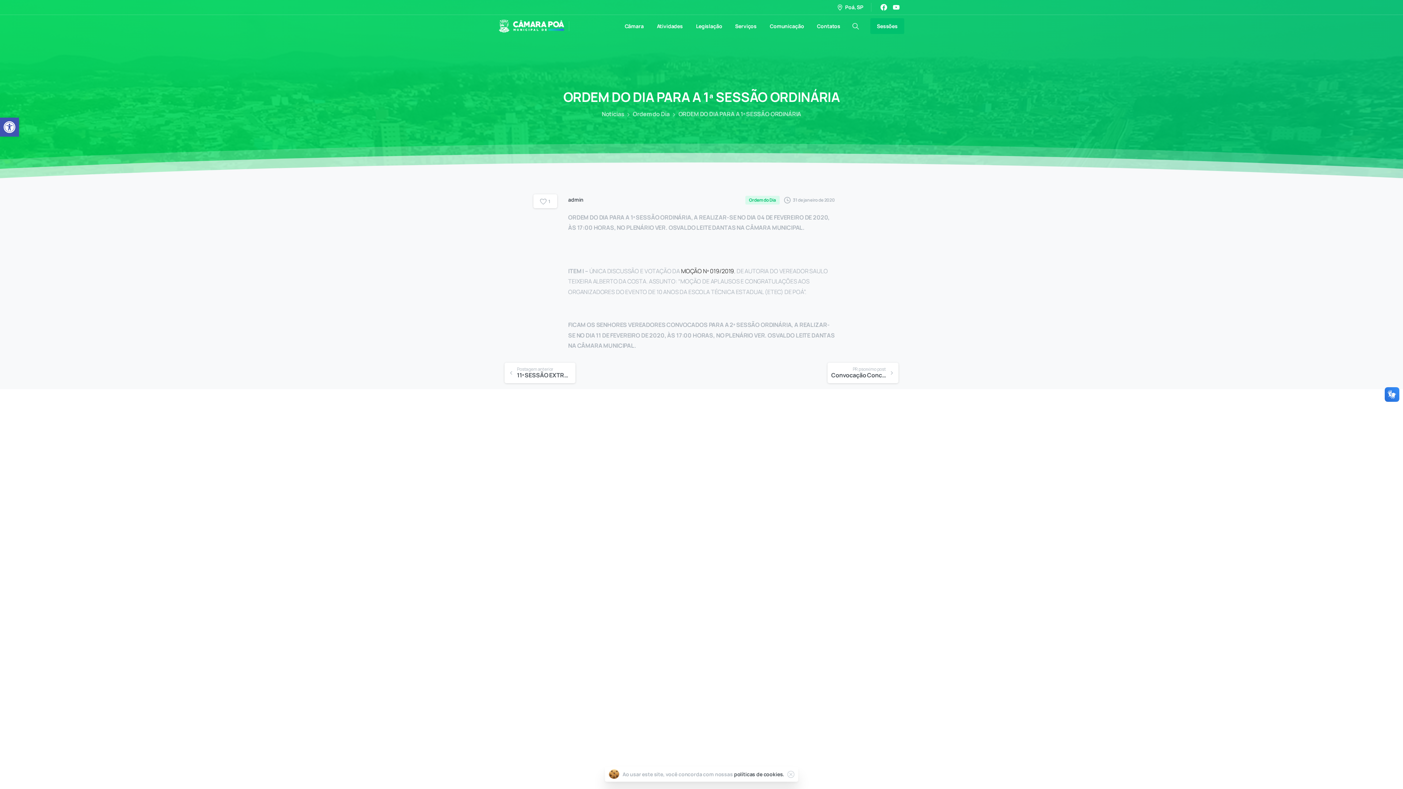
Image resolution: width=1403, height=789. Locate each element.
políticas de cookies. (759, 774)
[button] (9, 127)
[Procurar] (855, 26)
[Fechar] (790, 774)
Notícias (613, 114)
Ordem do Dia (651, 114)
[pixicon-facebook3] (779, 574)
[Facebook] (884, 7)
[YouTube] (896, 7)
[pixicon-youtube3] (794, 574)
